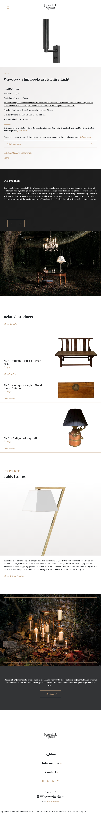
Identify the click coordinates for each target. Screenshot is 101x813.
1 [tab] (47, 229)
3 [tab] (54, 229)
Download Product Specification (18, 152)
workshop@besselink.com (15, 211)
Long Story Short (53, 801)
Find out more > (50, 694)
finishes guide (85, 137)
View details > (10, 374)
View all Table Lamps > (14, 576)
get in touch (22, 130)
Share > (7, 157)
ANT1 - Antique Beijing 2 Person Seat (22, 362)
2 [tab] (50, 229)
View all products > (12, 324)
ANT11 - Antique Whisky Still (20, 438)
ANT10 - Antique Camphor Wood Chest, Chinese (23, 386)
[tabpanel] (50, 190)
